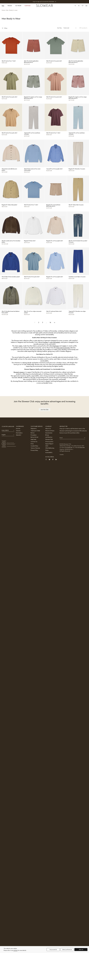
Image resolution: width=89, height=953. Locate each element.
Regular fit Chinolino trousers (77, 169)
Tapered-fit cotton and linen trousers (32, 133)
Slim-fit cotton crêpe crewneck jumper (32, 312)
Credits (62, 454)
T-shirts (64, 346)
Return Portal (34, 437)
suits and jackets (55, 342)
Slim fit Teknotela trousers (76, 204)
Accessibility (48, 452)
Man (7, 10)
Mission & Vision (49, 430)
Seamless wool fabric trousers (77, 276)
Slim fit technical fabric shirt (54, 311)
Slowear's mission (19, 372)
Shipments (34, 428)
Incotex (18, 428)
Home (3, 10)
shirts (20, 346)
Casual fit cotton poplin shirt (54, 169)
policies (15, 950)
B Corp (33, 377)
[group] (11, 45)
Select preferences (67, 949)
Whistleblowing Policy (49, 449)
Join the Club (44, 409)
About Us (48, 428)
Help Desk (33, 439)
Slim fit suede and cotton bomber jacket (11, 241)
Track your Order (35, 430)
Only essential (53, 949)
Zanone (18, 430)
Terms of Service (35, 448)
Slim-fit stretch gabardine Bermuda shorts (31, 61)
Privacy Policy (34, 450)
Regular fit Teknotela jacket (9, 204)
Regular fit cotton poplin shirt (54, 240)
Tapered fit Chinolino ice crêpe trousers (77, 312)
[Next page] (54, 322)
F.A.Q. (32, 443)
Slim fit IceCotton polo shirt (54, 61)
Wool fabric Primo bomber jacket (11, 276)
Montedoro (19, 433)
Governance (48, 433)
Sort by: (59, 28)
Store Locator (49, 441)
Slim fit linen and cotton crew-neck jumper (32, 169)
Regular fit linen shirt (30, 240)
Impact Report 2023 (49, 445)
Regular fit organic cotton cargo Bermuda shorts (33, 97)
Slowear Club (49, 439)
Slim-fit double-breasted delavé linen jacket (10, 312)
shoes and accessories (63, 348)
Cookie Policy (34, 446)
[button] (4, 5)
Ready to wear (13, 10)
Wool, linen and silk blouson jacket (9, 169)
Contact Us (34, 441)
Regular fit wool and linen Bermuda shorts (53, 205)
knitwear (56, 346)
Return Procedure (33, 434)
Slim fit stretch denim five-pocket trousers (78, 241)
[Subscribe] (83, 438)
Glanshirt (18, 435)
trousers (45, 342)
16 (50, 322)
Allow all (81, 949)
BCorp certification (48, 436)
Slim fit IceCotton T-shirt (9, 61)
